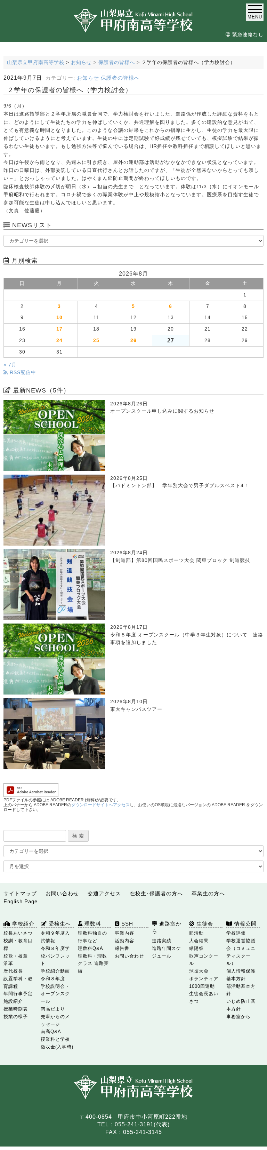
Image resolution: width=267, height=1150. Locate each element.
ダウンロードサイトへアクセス (100, 805)
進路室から (166, 927)
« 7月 (10, 364)
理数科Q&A (90, 948)
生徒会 (204, 924)
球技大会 (199, 971)
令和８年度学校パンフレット (55, 956)
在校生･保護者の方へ (156, 893)
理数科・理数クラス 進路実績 (93, 963)
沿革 (8, 963)
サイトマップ (20, 893)
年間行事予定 (18, 993)
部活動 (196, 933)
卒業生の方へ (208, 893)
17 (59, 329)
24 (59, 340)
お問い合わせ (62, 893)
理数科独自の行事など (92, 936)
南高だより (53, 1009)
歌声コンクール (203, 959)
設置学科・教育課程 (18, 982)
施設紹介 (13, 1001)
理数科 (92, 924)
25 (96, 340)
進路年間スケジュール (166, 952)
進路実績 (161, 940)
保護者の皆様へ (120, 78)
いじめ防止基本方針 (241, 1005)
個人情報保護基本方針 (241, 974)
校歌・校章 (15, 956)
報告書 (122, 948)
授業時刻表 (15, 1009)
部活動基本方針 (241, 990)
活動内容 (124, 940)
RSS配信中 (22, 372)
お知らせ (88, 78)
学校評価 (236, 933)
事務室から (238, 1016)
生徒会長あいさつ (203, 997)
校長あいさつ (18, 933)
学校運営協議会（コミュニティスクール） (241, 952)
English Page (20, 901)
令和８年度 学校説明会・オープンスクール (55, 990)
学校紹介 (22, 924)
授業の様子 (15, 1016)
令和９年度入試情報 (55, 936)
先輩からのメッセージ (55, 1020)
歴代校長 (13, 971)
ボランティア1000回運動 (203, 982)
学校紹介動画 (55, 971)
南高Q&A (51, 1031)
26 (133, 340)
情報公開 (245, 924)
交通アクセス (104, 893)
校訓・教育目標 (18, 944)
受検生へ (59, 924)
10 (59, 317)
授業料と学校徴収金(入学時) (57, 1043)
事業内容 (124, 933)
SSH (126, 924)
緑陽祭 (196, 948)
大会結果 (199, 940)
